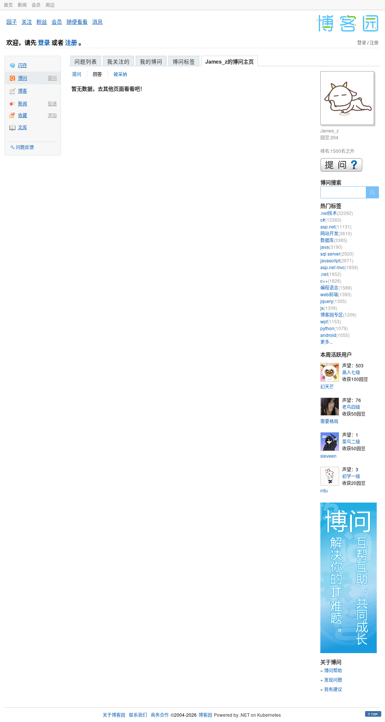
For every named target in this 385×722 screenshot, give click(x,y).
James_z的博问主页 (229, 61)
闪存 (22, 65)
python (334, 328)
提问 (52, 78)
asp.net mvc (339, 267)
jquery (333, 301)
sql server (337, 253)
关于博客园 (114, 714)
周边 (50, 5)
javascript (336, 260)
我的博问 (151, 61)
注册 (71, 42)
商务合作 (160, 714)
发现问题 (333, 679)
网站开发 (336, 233)
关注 (26, 21)
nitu (324, 490)
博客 (22, 90)
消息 (97, 21)
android (335, 335)
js (328, 308)
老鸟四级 (351, 407)
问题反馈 (25, 147)
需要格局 (329, 421)
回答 (97, 74)
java (331, 247)
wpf (330, 321)
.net (330, 274)
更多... (326, 341)
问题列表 (85, 61)
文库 (22, 127)
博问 (22, 78)
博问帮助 (333, 670)
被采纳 (120, 74)
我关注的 (118, 61)
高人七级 (351, 372)
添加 (52, 115)
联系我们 (138, 714)
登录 (44, 42)
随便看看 (77, 21)
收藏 (22, 115)
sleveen (328, 455)
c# (330, 219)
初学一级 (351, 476)
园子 (11, 21)
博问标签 (184, 61)
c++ (330, 280)
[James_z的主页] (348, 99)
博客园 (205, 714)
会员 (36, 5)
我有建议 (333, 689)
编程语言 (336, 287)
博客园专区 (338, 314)
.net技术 (336, 213)
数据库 (333, 240)
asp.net (336, 226)
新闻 (22, 5)
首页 (8, 5)
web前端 (336, 294)
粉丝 (41, 21)
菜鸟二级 (351, 441)
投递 (52, 103)
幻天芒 (327, 386)
